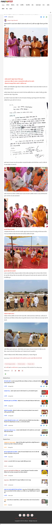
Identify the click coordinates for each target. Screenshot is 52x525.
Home (3, 5)
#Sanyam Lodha (31, 364)
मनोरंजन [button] (7, 5)
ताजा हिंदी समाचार (14, 367)
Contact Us (28, 518)
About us (17, 518)
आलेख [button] (48, 5)
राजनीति (7, 367)
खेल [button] (32, 5)
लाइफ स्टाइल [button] (38, 5)
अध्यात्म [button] (10, 9)
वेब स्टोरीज (28, 5)
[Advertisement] (26, 68)
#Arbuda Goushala (21, 364)
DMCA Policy (22, 518)
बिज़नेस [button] (12, 5)
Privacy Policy (34, 518)
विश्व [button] (7, 9)
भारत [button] (17, 5)
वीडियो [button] (3, 9)
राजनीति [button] (21, 5)
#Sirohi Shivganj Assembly (10, 364)
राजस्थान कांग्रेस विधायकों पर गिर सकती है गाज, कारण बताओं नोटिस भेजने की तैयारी (26, 358)
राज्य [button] (43, 5)
